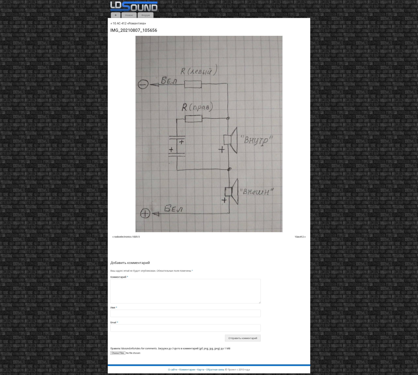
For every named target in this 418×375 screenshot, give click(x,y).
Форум (145, 15)
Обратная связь (215, 369)
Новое (129, 15)
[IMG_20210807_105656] (209, 134)
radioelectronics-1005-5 (127, 236)
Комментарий (119, 276)
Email (114, 322)
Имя (113, 307)
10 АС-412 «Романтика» (128, 23)
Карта (200, 369)
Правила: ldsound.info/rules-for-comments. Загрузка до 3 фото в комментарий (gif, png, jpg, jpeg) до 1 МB (170, 348)
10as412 (299, 236)
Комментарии (187, 369)
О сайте (172, 369)
